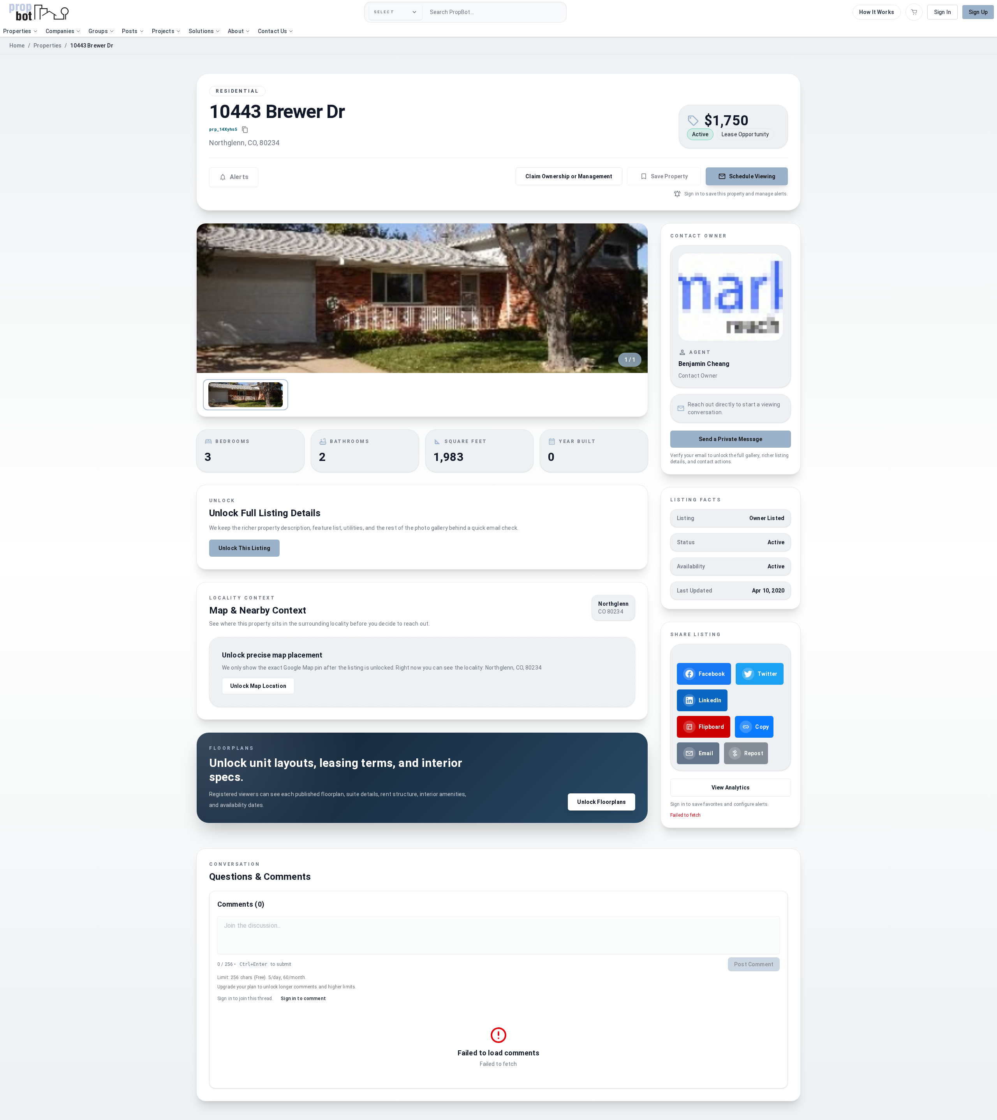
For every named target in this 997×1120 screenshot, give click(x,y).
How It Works (876, 12)
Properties (47, 45)
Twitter (767, 674)
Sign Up (978, 12)
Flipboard (711, 727)
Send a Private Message (730, 439)
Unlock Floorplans (601, 802)
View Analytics (731, 787)
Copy (762, 727)
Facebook (712, 674)
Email (706, 753)
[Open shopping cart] (914, 12)
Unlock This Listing (244, 548)
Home (17, 45)
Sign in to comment (303, 998)
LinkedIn (710, 700)
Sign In (942, 12)
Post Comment (753, 964)
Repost (753, 753)
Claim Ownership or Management (568, 176)
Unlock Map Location (258, 686)
